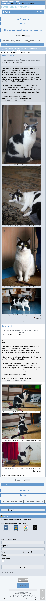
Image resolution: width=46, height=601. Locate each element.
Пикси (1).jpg (7, 165)
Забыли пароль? (7, 573)
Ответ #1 (6, 335)
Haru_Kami (7, 56)
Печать (5, 44)
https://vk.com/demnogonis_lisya (14, 100)
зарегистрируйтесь (28, 3)
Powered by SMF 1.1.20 (23, 594)
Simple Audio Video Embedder (20, 597)
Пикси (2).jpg (7, 226)
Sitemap (33, 597)
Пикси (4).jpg (7, 315)
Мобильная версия (23, 592)
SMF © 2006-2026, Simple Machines (23, 595)
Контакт (23, 585)
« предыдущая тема (12, 41)
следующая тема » (34, 41)
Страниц (18, 36)
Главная (6, 12)
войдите (14, 3)
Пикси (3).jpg (7, 286)
